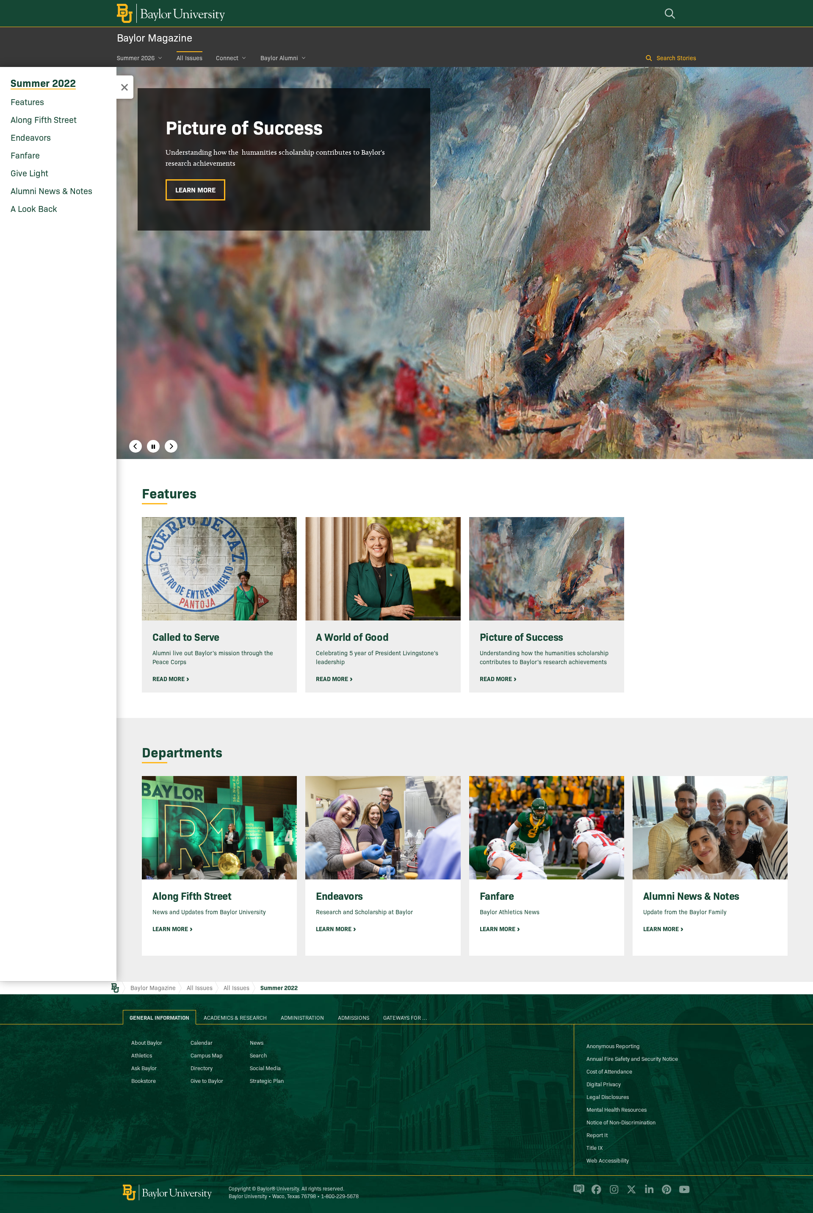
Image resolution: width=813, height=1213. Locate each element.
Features (27, 101)
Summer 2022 (43, 82)
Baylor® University (278, 1188)
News (256, 1042)
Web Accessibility (607, 1160)
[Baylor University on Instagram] (612, 1192)
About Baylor (146, 1042)
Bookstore (143, 1080)
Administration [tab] (302, 1017)
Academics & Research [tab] (235, 1017)
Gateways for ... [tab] (405, 1017)
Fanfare (25, 155)
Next (171, 446)
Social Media (265, 1067)
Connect (227, 57)
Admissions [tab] (353, 1017)
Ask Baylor (144, 1067)
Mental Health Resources (616, 1109)
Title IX (594, 1147)
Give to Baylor (207, 1080)
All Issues (189, 57)
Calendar (202, 1042)
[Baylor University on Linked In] (647, 1192)
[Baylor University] (169, 13)
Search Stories (676, 57)
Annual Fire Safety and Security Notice (632, 1058)
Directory (202, 1067)
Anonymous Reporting (613, 1045)
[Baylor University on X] (630, 1192)
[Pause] (153, 446)
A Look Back (34, 208)
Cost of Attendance (609, 1071)
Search (258, 1055)
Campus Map (207, 1055)
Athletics (141, 1055)
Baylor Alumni (279, 57)
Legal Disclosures (607, 1096)
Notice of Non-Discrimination (620, 1122)
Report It (597, 1134)
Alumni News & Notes (51, 190)
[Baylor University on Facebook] (594, 1192)
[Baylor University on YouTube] (682, 1192)
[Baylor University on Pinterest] (665, 1192)
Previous (135, 446)
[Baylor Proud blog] (577, 1192)
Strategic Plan (267, 1080)
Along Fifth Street (44, 119)
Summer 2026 (136, 57)
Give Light (29, 172)
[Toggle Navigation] (124, 87)
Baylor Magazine (154, 37)
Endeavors (31, 137)
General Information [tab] (159, 1017)
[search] (671, 13)
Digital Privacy (603, 1084)
